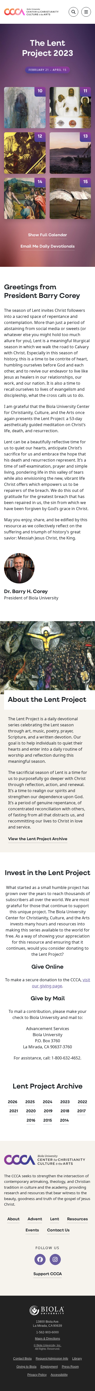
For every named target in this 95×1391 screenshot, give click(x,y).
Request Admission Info (52, 1358)
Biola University (48, 1310)
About (13, 1219)
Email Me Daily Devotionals (48, 247)
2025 (30, 1102)
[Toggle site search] (73, 12)
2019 (48, 1111)
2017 (81, 1111)
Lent (54, 1219)
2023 (65, 1102)
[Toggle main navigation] (86, 12)
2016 (31, 1121)
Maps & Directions (47, 1338)
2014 (64, 1121)
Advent (35, 1219)
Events (32, 1230)
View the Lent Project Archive (37, 839)
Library (77, 1358)
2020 (31, 1111)
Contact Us (58, 1230)
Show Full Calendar (47, 235)
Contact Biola (22, 1358)
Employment (49, 1366)
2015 (47, 1121)
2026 (12, 1102)
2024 (47, 1102)
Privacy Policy (37, 1375)
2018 (65, 1111)
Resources (77, 1219)
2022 (82, 1102)
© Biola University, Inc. (47, 1345)
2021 (13, 1111)
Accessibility (59, 1375)
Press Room (70, 1366)
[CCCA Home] (31, 11)
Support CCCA (47, 1274)
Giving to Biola (26, 1366)
